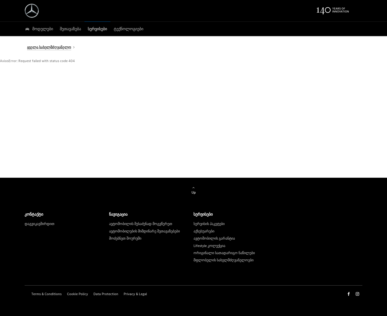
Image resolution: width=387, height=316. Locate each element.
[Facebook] (348, 294)
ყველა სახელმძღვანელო (49, 47)
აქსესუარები (204, 231)
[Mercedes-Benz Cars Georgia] (32, 11)
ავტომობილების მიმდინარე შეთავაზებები (144, 231)
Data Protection (105, 294)
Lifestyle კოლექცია (209, 245)
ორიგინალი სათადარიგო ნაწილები (224, 253)
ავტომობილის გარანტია (214, 238)
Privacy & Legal (135, 294)
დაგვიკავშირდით (39, 223)
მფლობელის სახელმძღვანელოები (224, 260)
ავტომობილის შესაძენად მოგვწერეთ (140, 223)
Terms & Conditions (46, 294)
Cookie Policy (77, 294)
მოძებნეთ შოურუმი (125, 238)
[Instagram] (357, 294)
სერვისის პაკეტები (209, 223)
